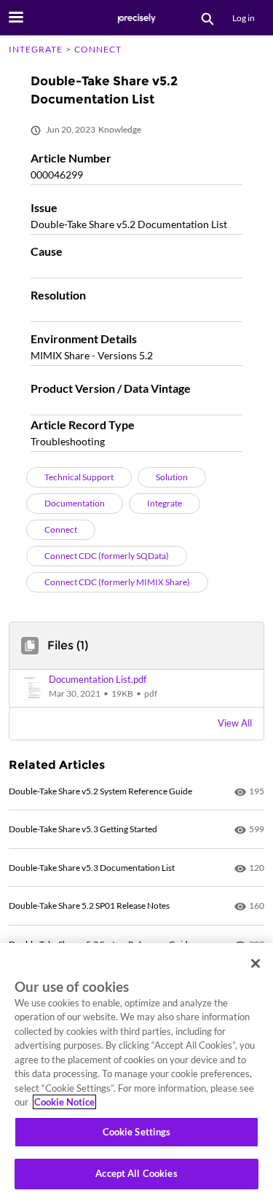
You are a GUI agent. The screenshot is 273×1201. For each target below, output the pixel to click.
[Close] (256, 963)
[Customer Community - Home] (137, 18)
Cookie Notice (64, 1102)
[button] (136, 688)
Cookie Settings (137, 1132)
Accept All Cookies (136, 1173)
